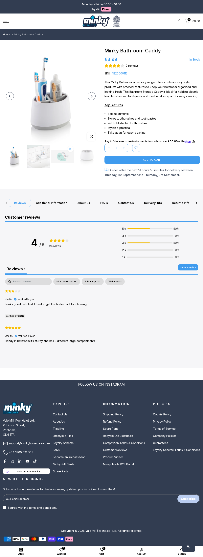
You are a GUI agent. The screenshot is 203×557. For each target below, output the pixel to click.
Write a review (188, 267)
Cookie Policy (162, 414)
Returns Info (181, 203)
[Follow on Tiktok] (35, 461)
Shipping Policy (113, 414)
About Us (84, 203)
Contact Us (126, 203)
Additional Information (51, 203)
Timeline (58, 428)
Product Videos (113, 457)
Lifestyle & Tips (63, 435)
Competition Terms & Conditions (124, 443)
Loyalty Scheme (63, 443)
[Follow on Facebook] (5, 461)
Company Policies (164, 435)
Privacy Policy (162, 421)
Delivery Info (153, 203)
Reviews (20, 203)
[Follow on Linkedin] (20, 461)
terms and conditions (42, 507)
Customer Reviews (115, 450)
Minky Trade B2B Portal (118, 464)
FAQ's (104, 203)
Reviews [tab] (16, 268)
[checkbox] (115, 281)
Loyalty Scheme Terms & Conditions (176, 450)
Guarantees (160, 443)
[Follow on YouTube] (27, 461)
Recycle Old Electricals (118, 435)
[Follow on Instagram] (12, 461)
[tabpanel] (101, 313)
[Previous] (10, 96)
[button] (151, 228)
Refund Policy (112, 421)
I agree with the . (32, 507)
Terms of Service (164, 428)
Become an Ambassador (69, 457)
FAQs (56, 450)
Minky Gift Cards (63, 464)
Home (6, 34)
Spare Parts (60, 471)
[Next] (92, 96)
